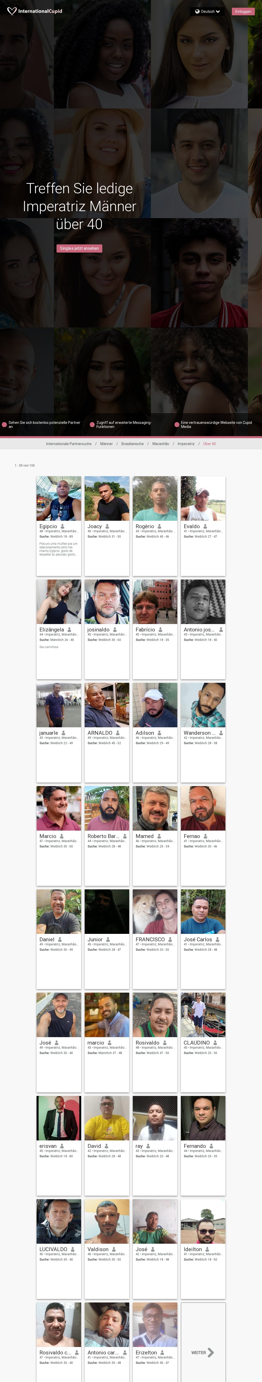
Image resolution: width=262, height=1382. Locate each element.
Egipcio (48, 526)
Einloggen (243, 11)
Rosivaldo (147, 1043)
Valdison (98, 1249)
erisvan (48, 1146)
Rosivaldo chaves (55, 1353)
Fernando (195, 1146)
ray (139, 1146)
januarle (48, 733)
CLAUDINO (197, 1043)
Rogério (145, 526)
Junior (95, 939)
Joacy (95, 526)
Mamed (145, 836)
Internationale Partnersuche (69, 444)
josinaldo (99, 630)
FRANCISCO (150, 939)
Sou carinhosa (48, 647)
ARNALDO (100, 733)
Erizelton (146, 1353)
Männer (106, 444)
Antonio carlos (103, 1353)
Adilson (145, 733)
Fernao (192, 836)
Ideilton (193, 1249)
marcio (96, 1043)
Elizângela (51, 630)
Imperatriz (186, 444)
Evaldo (192, 526)
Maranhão (160, 444)
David (94, 1146)
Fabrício (145, 630)
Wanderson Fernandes (200, 733)
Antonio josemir (200, 630)
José (45, 1043)
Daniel (46, 939)
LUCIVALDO (53, 1249)
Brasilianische (133, 444)
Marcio (47, 836)
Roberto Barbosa (103, 836)
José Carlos (198, 939)
